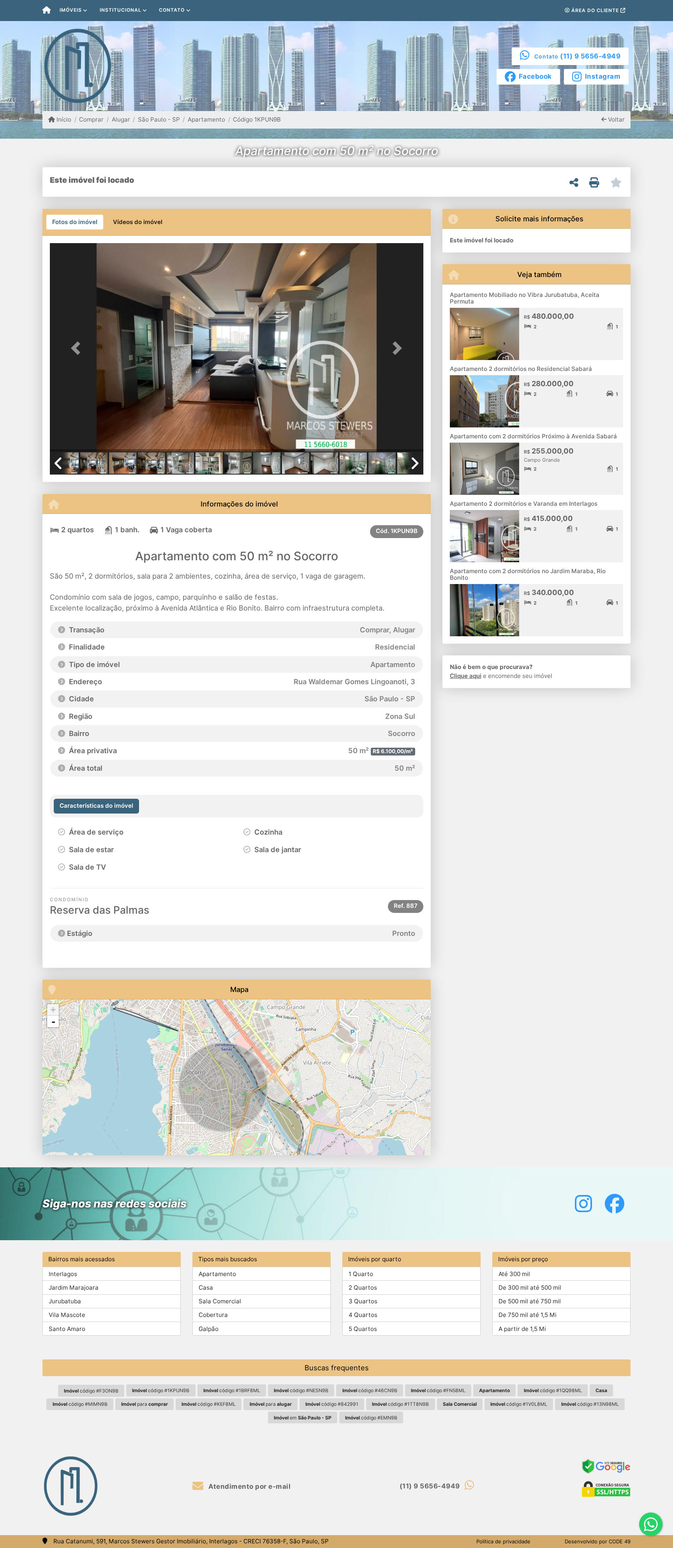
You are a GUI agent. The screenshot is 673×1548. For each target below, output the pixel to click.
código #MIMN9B (80, 1404)
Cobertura (213, 1315)
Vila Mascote (67, 1315)
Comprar (91, 119)
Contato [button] (172, 10)
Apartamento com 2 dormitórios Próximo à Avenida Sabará (533, 436)
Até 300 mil (514, 1274)
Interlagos (63, 1274)
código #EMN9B (371, 1418)
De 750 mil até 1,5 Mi (528, 1315)
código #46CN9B (369, 1390)
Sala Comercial (220, 1301)
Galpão (208, 1329)
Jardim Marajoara (74, 1287)
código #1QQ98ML (553, 1390)
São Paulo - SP (159, 119)
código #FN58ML (438, 1390)
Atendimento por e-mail (249, 1486)
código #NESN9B (301, 1390)
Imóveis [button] (71, 10)
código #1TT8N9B (400, 1404)
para (144, 1404)
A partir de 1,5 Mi (522, 1329)
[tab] (74, 222)
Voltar (615, 119)
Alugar (121, 119)
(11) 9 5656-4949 (590, 56)
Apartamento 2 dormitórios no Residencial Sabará (521, 368)
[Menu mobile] (46, 11)
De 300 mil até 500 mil (530, 1287)
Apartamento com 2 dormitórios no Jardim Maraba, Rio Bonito (528, 574)
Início (63, 119)
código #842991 (331, 1404)
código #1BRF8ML (231, 1390)
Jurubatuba (65, 1301)
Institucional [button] (120, 10)
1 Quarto (361, 1274)
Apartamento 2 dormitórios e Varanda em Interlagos (523, 503)
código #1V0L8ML (518, 1404)
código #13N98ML (590, 1404)
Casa (206, 1287)
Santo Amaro (67, 1329)
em (302, 1418)
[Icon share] (583, 1204)
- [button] (53, 1021)
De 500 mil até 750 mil (530, 1301)
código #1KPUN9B (160, 1390)
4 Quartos (363, 1315)
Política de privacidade (503, 1541)
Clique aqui (465, 676)
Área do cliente (595, 10)
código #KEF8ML (208, 1404)
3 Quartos (363, 1301)
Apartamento (206, 119)
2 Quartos (363, 1287)
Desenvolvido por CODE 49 (598, 1541)
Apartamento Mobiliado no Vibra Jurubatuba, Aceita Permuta (524, 298)
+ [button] (53, 1010)
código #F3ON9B (91, 1391)
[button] (78, 348)
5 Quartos (363, 1329)
